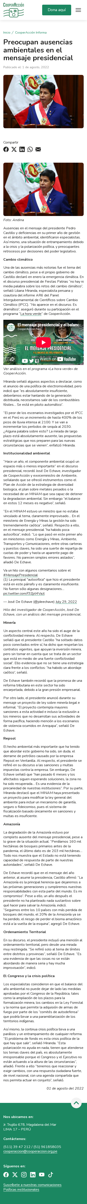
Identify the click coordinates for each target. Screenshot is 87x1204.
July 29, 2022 (66, 601)
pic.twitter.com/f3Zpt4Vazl (24, 593)
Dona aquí (57, 9)
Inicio (6, 33)
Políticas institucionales (21, 1189)
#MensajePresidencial (20, 575)
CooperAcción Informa (31, 33)
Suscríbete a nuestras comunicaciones (32, 1184)
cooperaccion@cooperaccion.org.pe (30, 1151)
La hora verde (30, 313)
